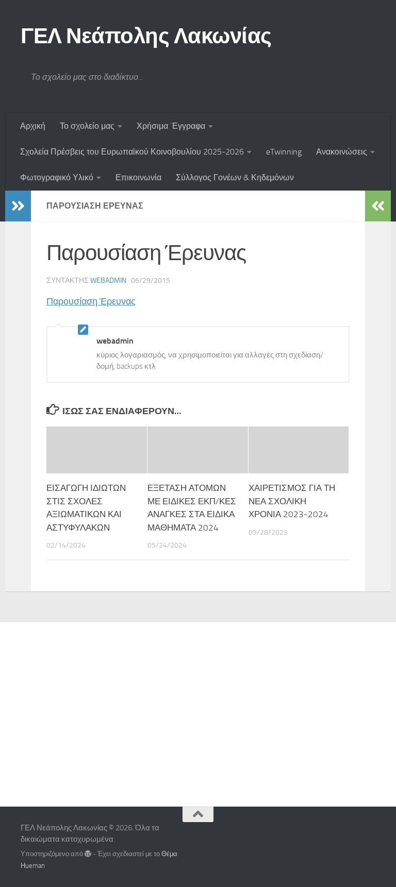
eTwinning (284, 152)
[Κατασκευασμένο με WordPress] (88, 853)
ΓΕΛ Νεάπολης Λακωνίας (146, 36)
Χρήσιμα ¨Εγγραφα (171, 126)
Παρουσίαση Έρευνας (91, 301)
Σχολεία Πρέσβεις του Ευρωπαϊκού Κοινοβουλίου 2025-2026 (132, 152)
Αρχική (32, 126)
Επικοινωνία (138, 177)
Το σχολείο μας (87, 126)
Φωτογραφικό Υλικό (56, 177)
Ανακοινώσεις (341, 152)
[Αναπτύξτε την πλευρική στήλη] (18, 206)
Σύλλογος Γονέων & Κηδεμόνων (235, 177)
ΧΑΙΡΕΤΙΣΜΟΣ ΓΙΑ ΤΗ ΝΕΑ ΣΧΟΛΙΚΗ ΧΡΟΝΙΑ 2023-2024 (292, 501)
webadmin (108, 280)
